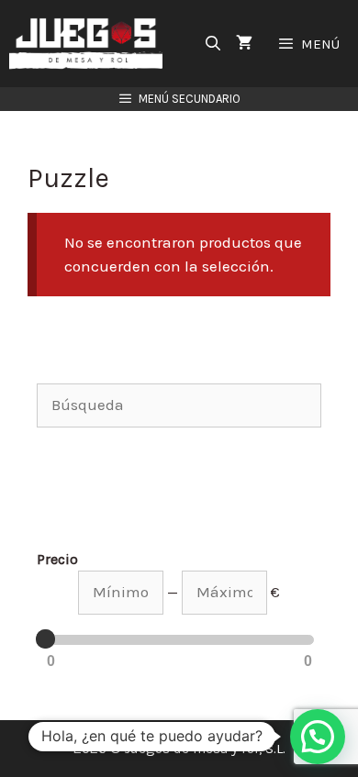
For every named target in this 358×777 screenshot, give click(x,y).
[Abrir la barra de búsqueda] (213, 43)
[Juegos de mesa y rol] (90, 43)
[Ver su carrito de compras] (244, 43)
